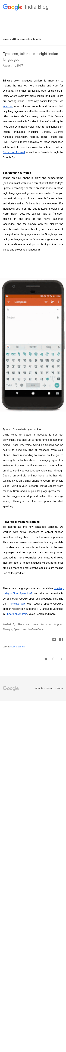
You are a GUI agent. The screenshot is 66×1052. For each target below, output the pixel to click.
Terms (60, 688)
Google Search (17, 646)
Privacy (50, 688)
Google (39, 688)
